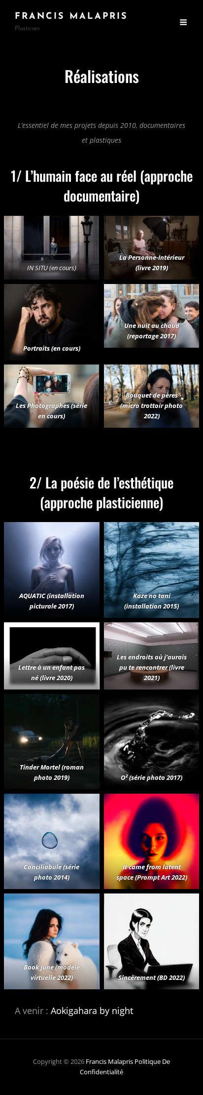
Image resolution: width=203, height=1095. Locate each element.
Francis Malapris (71, 16)
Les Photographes (42, 405)
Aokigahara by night (92, 1010)
